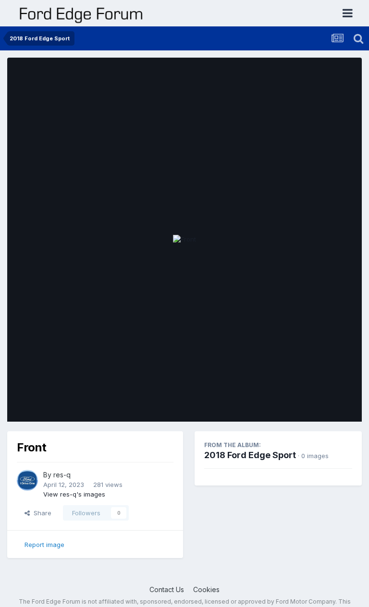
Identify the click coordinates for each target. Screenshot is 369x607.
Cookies (206, 589)
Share (40, 513)
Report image (44, 544)
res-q (62, 475)
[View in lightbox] (184, 239)
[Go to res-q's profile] (27, 480)
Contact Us (166, 589)
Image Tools (322, 404)
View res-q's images (74, 494)
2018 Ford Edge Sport (250, 455)
